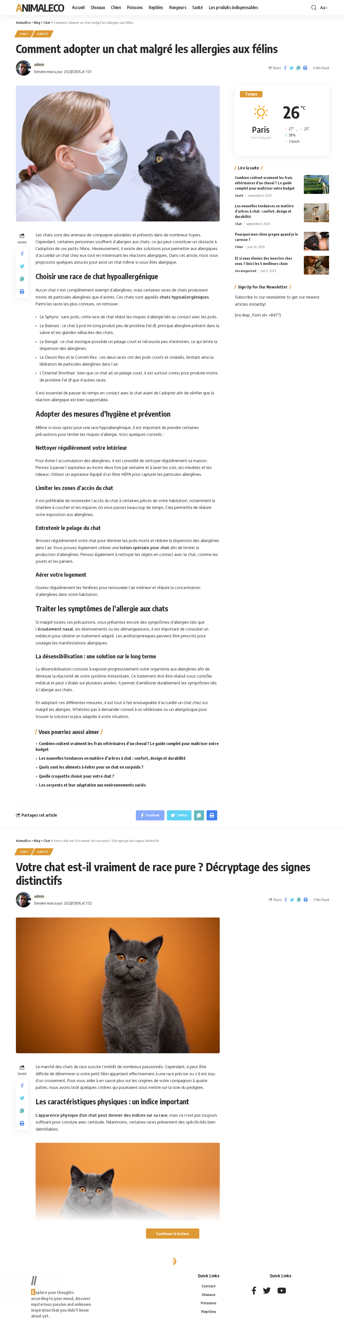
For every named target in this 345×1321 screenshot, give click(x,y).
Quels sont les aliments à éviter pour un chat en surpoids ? (91, 767)
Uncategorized (245, 271)
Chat (24, 34)
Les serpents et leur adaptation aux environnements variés (92, 785)
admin (39, 64)
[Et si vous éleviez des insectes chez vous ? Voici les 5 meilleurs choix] (316, 265)
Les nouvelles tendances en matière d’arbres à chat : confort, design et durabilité (112, 758)
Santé (42, 34)
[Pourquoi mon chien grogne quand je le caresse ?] (316, 241)
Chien (239, 247)
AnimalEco (40, 8)
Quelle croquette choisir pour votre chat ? (76, 776)
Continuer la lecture (172, 1233)
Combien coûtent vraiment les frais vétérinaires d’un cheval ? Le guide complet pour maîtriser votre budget (265, 182)
